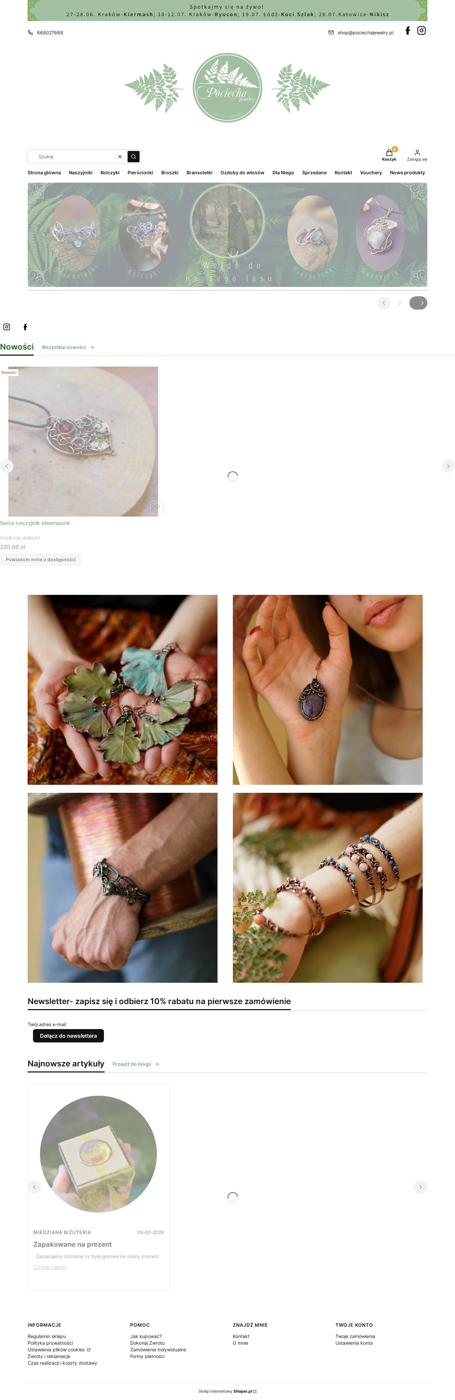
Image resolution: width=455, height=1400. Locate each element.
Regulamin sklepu (47, 1336)
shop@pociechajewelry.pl (365, 32)
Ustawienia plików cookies (57, 1349)
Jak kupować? (146, 1336)
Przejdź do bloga (132, 1064)
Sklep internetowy (225, 1391)
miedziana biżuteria (62, 1232)
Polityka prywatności (50, 1343)
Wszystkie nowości (64, 347)
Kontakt (241, 1336)
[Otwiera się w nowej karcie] (408, 30)
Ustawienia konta (354, 1343)
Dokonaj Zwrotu (147, 1343)
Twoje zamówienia (355, 1336)
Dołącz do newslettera (68, 1035)
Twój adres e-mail (47, 1024)
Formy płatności (147, 1356)
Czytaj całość (50, 1267)
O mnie (240, 1343)
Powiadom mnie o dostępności (41, 559)
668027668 (50, 32)
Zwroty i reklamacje (49, 1356)
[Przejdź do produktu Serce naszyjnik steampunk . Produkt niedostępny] (83, 442)
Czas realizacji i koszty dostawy (62, 1363)
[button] (134, 156)
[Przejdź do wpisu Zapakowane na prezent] (98, 1154)
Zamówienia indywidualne (158, 1349)
